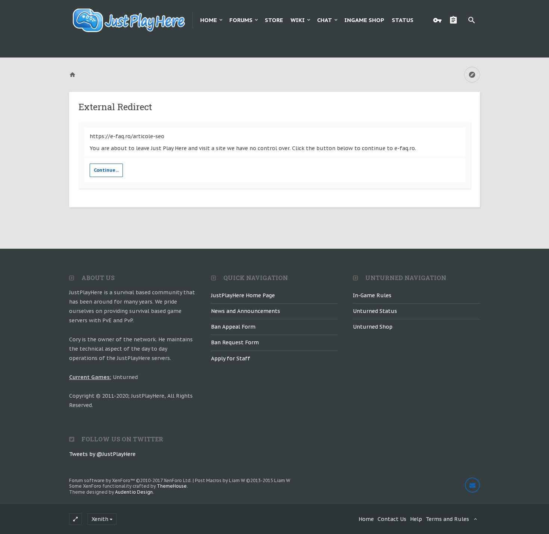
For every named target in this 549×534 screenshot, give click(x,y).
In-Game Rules (372, 295)
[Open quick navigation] (472, 75)
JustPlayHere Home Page (243, 295)
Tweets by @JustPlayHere (102, 454)
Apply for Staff (230, 358)
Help (416, 519)
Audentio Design (134, 492)
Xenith (100, 519)
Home (208, 20)
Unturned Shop (373, 326)
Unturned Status (375, 311)
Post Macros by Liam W (242, 480)
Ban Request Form (235, 342)
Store (274, 20)
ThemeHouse (172, 486)
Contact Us (392, 519)
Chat (324, 20)
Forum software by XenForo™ (130, 480)
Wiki (298, 20)
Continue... (106, 170)
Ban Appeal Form (233, 326)
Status (402, 20)
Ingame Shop (364, 20)
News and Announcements (245, 311)
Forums (240, 20)
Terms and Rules (447, 519)
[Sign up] (455, 20)
